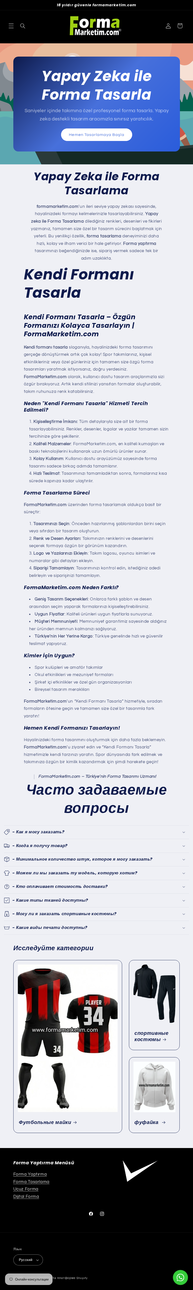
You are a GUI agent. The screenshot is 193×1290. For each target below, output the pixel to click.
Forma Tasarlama (31, 1182)
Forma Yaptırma (30, 1174)
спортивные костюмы (151, 1036)
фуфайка (147, 1122)
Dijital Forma (26, 1196)
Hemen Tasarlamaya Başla (96, 134)
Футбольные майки (45, 1122)
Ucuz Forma (25, 1189)
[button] (11, 26)
